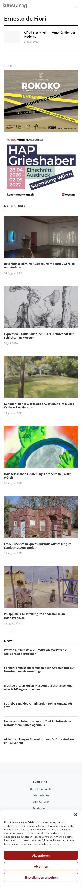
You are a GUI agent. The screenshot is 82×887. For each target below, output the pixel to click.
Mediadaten (41, 808)
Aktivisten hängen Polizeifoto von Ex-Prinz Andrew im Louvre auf (39, 741)
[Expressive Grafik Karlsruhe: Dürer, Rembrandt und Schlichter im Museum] (41, 325)
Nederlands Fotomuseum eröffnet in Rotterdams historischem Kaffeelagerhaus (38, 723)
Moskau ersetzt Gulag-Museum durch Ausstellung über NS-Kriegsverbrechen (38, 687)
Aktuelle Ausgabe (41, 789)
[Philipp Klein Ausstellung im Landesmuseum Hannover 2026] (41, 605)
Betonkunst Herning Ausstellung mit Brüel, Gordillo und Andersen (39, 265)
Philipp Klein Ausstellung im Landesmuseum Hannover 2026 (34, 615)
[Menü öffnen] (75, 8)
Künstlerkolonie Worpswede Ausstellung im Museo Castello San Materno (39, 405)
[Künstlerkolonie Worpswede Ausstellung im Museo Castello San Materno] (41, 395)
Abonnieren (41, 795)
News (8, 641)
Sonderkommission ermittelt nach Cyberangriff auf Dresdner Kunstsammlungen (39, 669)
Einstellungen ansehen (41, 877)
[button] (76, 815)
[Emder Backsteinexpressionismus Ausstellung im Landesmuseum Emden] (41, 535)
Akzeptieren (41, 855)
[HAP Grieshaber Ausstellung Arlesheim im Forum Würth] (41, 465)
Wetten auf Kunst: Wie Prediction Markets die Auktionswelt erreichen (35, 651)
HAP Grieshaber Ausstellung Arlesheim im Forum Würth (38, 475)
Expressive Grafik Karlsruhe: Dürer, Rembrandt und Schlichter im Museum (39, 335)
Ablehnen (41, 866)
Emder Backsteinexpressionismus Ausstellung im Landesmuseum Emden (37, 545)
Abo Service (41, 802)
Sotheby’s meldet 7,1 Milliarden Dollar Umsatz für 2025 (38, 705)
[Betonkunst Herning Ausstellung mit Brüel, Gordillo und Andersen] (41, 255)
